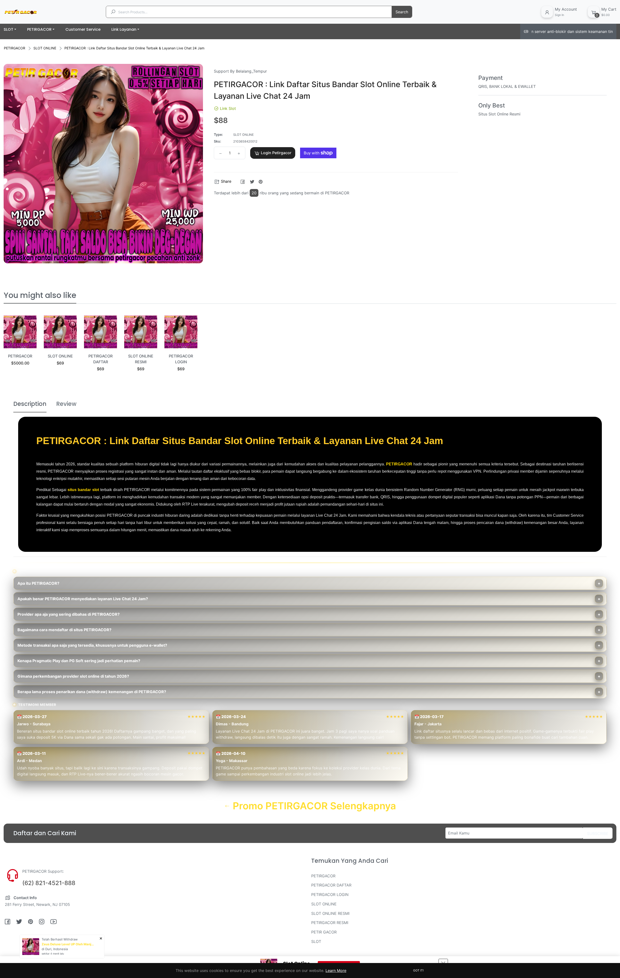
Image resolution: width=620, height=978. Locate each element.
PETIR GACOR (324, 932)
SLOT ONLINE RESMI (330, 913)
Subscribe (597, 833)
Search (401, 11)
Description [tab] (29, 404)
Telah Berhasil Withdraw (60, 939)
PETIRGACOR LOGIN (330, 894)
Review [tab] (66, 404)
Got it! (418, 970)
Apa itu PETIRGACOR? (38, 583)
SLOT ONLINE (44, 48)
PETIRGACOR (14, 48)
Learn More (336, 970)
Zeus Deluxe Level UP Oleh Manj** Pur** (68, 944)
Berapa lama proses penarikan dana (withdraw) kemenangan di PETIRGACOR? (91, 691)
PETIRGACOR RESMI (329, 922)
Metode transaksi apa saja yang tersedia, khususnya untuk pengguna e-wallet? (92, 645)
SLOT (316, 941)
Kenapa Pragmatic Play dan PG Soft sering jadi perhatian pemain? (78, 660)
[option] (20, 346)
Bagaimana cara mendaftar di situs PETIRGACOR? (64, 629)
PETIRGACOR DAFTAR (331, 885)
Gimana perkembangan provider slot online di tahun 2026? (73, 676)
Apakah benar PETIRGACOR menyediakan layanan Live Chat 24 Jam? (82, 598)
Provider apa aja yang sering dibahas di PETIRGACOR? (68, 614)
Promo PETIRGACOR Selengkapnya (313, 806)
